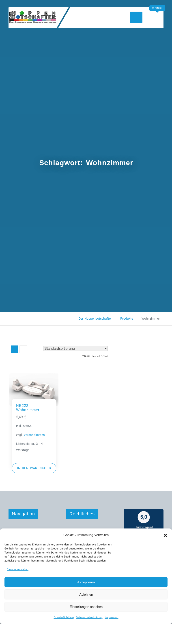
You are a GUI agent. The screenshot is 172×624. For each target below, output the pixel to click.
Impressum (111, 617)
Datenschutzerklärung (89, 617)
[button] (165, 535)
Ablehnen (86, 594)
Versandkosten (34, 435)
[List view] (23, 349)
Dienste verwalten (17, 569)
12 (93, 355)
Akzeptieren (86, 582)
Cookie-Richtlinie (64, 617)
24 (98, 355)
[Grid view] (14, 349)
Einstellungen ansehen (86, 607)
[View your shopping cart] (158, 17)
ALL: (105, 355)
